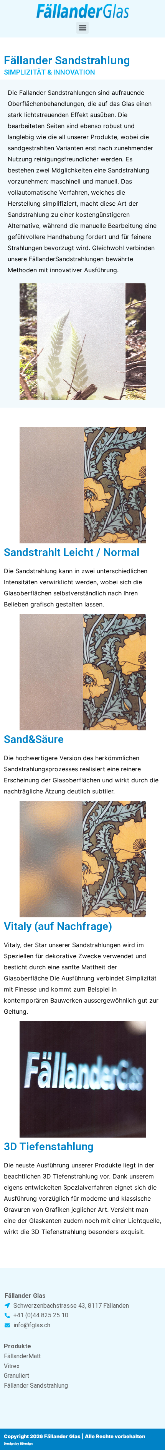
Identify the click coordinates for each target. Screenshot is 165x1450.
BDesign (26, 1443)
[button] (82, 28)
